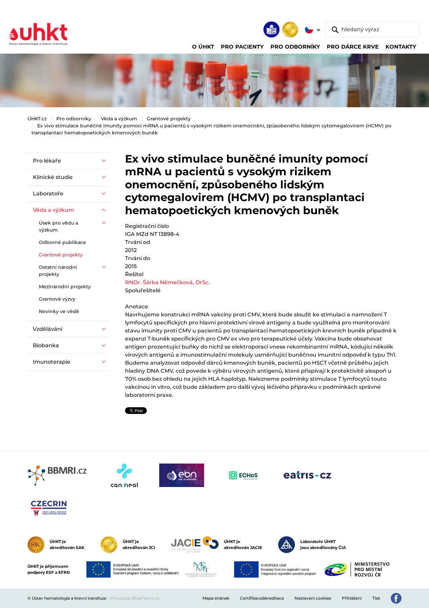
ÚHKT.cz (37, 119)
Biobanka (46, 345)
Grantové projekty (169, 119)
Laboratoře (48, 193)
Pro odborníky (73, 119)
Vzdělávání (47, 329)
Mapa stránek (215, 598)
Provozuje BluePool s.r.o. (135, 598)
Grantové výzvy (57, 299)
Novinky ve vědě (59, 311)
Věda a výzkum (119, 119)
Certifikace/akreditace (262, 598)
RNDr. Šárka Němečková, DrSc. (167, 282)
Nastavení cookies (313, 598)
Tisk (376, 598)
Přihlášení (352, 598)
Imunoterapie (51, 362)
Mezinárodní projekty (65, 287)
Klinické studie (53, 177)
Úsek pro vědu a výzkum (58, 226)
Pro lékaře (47, 161)
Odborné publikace (62, 242)
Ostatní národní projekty (58, 270)
